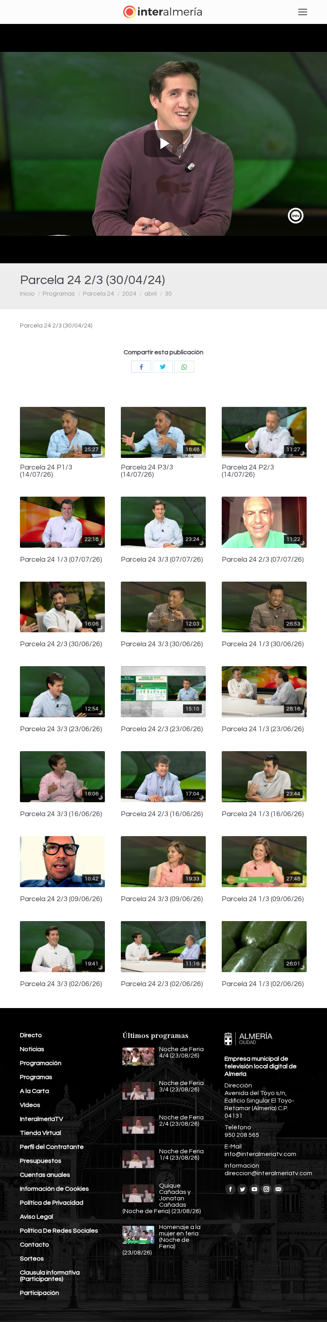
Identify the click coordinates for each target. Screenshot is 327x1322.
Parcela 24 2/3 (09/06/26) (61, 899)
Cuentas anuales (45, 1175)
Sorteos (32, 1258)
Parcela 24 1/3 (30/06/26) (263, 644)
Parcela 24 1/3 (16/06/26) (263, 814)
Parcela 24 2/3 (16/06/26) (162, 814)
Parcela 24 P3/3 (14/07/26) (147, 471)
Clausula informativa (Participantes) (50, 1275)
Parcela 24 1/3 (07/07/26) (61, 559)
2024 (129, 293)
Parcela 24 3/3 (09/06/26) (162, 899)
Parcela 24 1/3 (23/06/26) (263, 729)
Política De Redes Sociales (59, 1230)
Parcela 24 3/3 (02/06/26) (61, 984)
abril (150, 293)
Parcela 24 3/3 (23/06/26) (61, 729)
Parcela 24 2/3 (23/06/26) (162, 729)
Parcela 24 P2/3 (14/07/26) (248, 471)
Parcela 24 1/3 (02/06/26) (263, 984)
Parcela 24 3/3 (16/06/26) (61, 814)
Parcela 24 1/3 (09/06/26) (263, 899)
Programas (59, 293)
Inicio (27, 293)
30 (168, 293)
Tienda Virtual (40, 1133)
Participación (39, 1293)
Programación (40, 1063)
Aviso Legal (36, 1216)
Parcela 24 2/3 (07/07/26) (263, 559)
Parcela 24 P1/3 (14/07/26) (46, 471)
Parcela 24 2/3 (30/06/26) (61, 644)
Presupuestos (40, 1161)
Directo (31, 1035)
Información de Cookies (54, 1189)
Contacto (34, 1244)
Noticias (32, 1049)
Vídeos (30, 1105)
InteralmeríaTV (41, 1119)
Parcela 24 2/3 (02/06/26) (162, 984)
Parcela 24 (98, 293)
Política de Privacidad (51, 1203)
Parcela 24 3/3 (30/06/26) (162, 644)
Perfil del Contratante (52, 1147)
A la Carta (34, 1091)
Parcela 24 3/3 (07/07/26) (162, 559)
